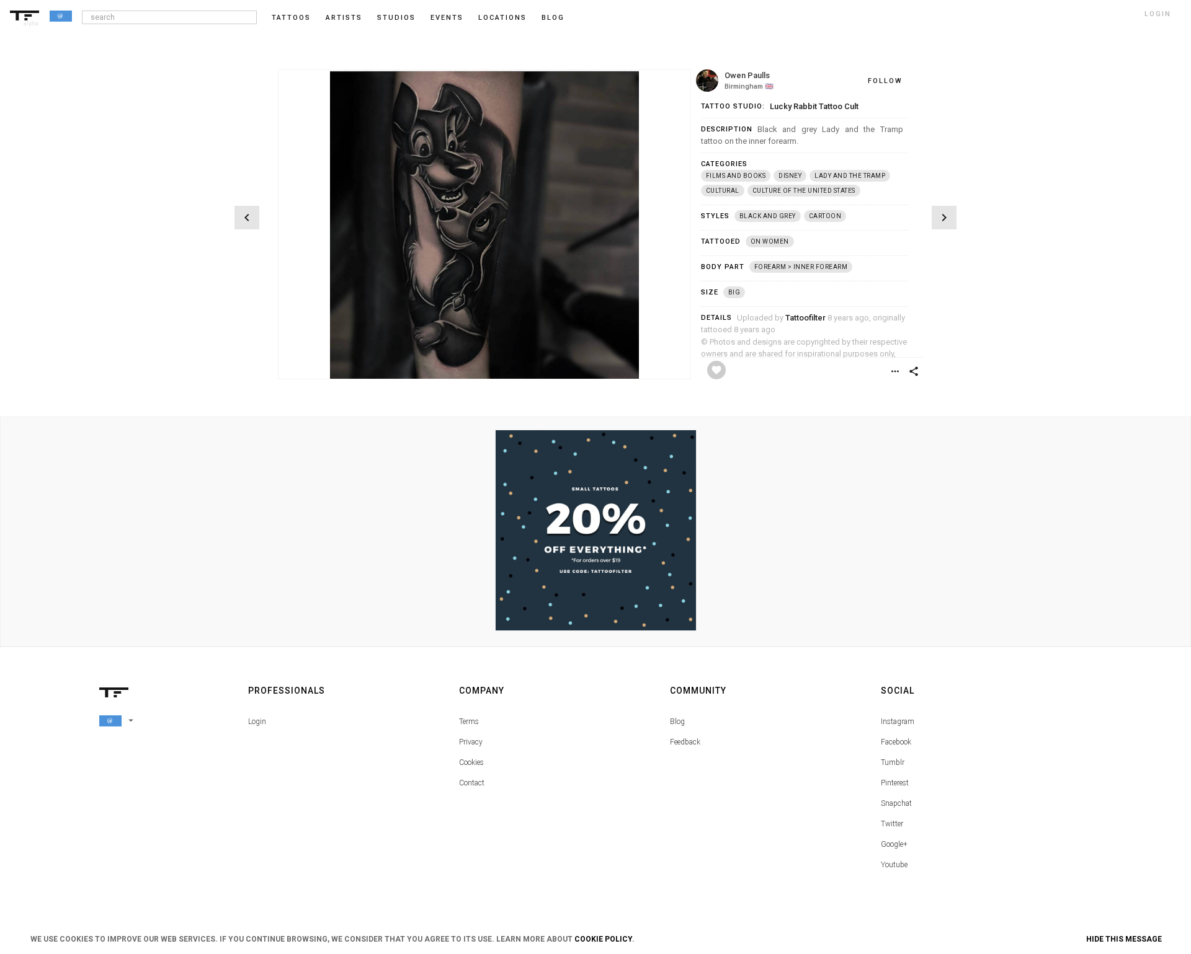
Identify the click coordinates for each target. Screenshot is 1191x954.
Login (257, 721)
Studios (396, 18)
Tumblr (892, 762)
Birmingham (744, 86)
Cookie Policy (603, 939)
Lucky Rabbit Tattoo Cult (814, 106)
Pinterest (895, 783)
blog (553, 18)
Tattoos (291, 18)
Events (446, 18)
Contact (471, 783)
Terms (469, 721)
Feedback (685, 742)
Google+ (894, 844)
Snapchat (896, 803)
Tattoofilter (805, 317)
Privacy (471, 742)
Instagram (897, 721)
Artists (344, 18)
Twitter (892, 823)
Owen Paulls (747, 75)
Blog (677, 721)
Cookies (471, 762)
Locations (502, 18)
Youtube (894, 864)
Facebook (896, 742)
